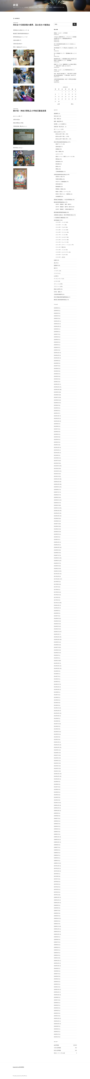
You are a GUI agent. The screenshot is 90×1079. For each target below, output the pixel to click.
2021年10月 (56, 452)
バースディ (56, 270)
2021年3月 (56, 471)
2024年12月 (56, 352)
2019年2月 (56, 536)
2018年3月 (56, 565)
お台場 (55, 276)
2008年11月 (56, 839)
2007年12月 (56, 865)
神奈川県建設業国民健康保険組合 (61, 297)
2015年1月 (56, 660)
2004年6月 (56, 976)
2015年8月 (56, 644)
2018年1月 (56, 571)
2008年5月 (56, 852)
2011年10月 (56, 747)
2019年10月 (56, 515)
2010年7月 (56, 786)
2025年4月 (56, 342)
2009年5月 (56, 823)
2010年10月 (56, 779)
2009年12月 (56, 805)
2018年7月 (56, 555)
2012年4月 (56, 731)
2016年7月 (56, 615)
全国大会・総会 (59, 176)
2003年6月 (56, 1002)
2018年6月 (56, 558)
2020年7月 (56, 492)
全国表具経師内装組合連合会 (60, 174)
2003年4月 (56, 1007)
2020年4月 (56, 500)
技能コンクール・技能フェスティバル (64, 156)
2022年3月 (56, 439)
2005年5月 (56, 947)
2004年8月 (56, 971)
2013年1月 (56, 707)
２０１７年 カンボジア (61, 237)
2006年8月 (56, 907)
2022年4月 (56, 436)
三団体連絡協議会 (59, 171)
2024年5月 (56, 371)
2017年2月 (56, 600)
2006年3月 (56, 921)
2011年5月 (56, 760)
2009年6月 (56, 821)
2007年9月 (56, 873)
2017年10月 (56, 579)
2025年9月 (56, 329)
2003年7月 (56, 1000)
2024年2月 (56, 379)
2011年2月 (56, 768)
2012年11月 (56, 713)
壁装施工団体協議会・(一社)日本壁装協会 (63, 199)
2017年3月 (56, 597)
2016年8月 (56, 613)
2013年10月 (56, 689)
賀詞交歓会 (58, 161)
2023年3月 (56, 408)
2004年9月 (56, 968)
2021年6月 (56, 463)
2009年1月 (56, 834)
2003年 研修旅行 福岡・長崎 (63, 204)
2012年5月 (56, 729)
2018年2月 (56, 568)
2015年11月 (56, 636)
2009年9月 (56, 813)
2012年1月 (56, 739)
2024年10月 (56, 357)
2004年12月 (56, 960)
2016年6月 (56, 618)
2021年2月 (56, 473)
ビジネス (56, 281)
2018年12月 (56, 542)
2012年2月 (56, 736)
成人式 (55, 262)
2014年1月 (56, 684)
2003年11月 (56, 992)
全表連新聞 (58, 196)
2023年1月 (56, 413)
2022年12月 (56, 415)
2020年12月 (56, 479)
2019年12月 (56, 510)
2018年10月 (56, 547)
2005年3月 (56, 952)
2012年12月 (56, 710)
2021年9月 (56, 455)
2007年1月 (56, 894)
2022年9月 (56, 423)
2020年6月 (56, 494)
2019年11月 (56, 513)
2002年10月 (56, 1023)
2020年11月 (56, 481)
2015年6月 (56, 650)
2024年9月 (56, 360)
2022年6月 (56, 431)
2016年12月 (56, 605)
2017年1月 (56, 602)
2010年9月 (56, 781)
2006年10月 (56, 902)
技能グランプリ (59, 144)
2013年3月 (56, 705)
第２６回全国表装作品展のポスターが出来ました (65, 44)
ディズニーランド (58, 278)
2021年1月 (56, 476)
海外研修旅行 (57, 220)
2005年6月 (56, 944)
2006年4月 (56, 918)
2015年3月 (56, 658)
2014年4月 (56, 679)
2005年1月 (56, 957)
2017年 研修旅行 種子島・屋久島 (64, 206)
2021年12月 (56, 447)
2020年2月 (56, 505)
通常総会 (58, 159)
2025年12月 (56, 321)
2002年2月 (56, 1031)
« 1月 (58, 103)
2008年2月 (56, 860)
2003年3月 (56, 1010)
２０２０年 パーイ (60, 224)
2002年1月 (56, 1034)
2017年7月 (56, 586)
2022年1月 (56, 444)
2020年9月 (56, 486)
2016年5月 (56, 621)
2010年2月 (56, 800)
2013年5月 (56, 700)
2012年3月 (56, 734)
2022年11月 (56, 418)
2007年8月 (56, 876)
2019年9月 (56, 518)
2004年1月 (56, 986)
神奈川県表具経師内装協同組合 (61, 142)
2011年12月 (56, 742)
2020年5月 (56, 497)
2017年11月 (56, 576)
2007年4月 (56, 886)
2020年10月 (56, 484)
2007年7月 (56, 879)
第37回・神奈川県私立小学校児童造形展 (29, 111)
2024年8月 (56, 363)
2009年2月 (56, 831)
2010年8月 (56, 784)
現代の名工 (56, 116)
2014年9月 (56, 671)
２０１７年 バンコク (60, 234)
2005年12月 (56, 929)
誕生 (55, 268)
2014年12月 (56, 663)
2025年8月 (56, 331)
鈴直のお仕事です (58, 131)
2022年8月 (56, 426)
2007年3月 (56, 889)
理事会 (57, 169)
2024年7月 (56, 365)
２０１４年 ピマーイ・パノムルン (63, 244)
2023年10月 (56, 389)
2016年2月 (56, 629)
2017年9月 (56, 581)
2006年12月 (56, 897)
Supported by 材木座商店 (18, 1067)
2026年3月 (56, 313)
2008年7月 (56, 847)
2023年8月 (56, 394)
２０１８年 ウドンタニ (61, 232)
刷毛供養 (58, 164)
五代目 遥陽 (57, 291)
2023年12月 (56, 384)
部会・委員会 (59, 151)
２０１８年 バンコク (60, 229)
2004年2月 (56, 984)
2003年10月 (56, 994)
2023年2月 (56, 410)
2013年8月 (56, 692)
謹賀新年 (56, 265)
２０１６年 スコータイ (61, 239)
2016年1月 (56, 631)
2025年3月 (56, 344)
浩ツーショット (57, 129)
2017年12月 (56, 573)
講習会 (57, 166)
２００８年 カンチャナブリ (62, 252)
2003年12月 (56, 989)
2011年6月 (56, 758)
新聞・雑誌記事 (57, 121)
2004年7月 (56, 973)
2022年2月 (56, 442)
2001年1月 (56, 1036)
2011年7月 (56, 755)
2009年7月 (56, 818)
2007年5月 (56, 884)
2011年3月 (56, 765)
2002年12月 (56, 1018)
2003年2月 (56, 1013)
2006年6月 (56, 913)
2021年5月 (56, 465)
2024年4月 (56, 373)
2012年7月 (56, 723)
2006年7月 (56, 910)
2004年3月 (56, 981)
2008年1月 (56, 863)
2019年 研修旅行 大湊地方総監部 (64, 209)
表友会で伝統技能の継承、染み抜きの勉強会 (31, 25)
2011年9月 (56, 750)
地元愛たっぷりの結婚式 (59, 124)
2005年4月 (56, 950)
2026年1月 (56, 318)
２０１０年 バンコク (60, 249)
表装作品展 (58, 146)
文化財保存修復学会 (58, 294)
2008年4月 (56, 855)
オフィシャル (57, 283)
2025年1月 (56, 350)
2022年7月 (56, 429)
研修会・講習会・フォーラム (62, 191)
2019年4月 (56, 531)
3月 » (72, 103)
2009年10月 (56, 810)
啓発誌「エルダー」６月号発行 (61, 33)
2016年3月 (56, 626)
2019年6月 (56, 526)
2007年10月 (56, 871)
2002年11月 (56, 1021)
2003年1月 (56, 1015)
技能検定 (58, 149)
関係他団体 (58, 186)
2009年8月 (56, 815)
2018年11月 (56, 544)
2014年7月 (56, 676)
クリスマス (56, 273)
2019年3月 (56, 534)
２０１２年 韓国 (59, 247)
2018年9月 (56, 550)
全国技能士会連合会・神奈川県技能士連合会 (64, 214)
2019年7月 (56, 523)
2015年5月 (56, 652)
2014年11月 (56, 665)
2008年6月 (56, 850)
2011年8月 (56, 752)
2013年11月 (56, 686)
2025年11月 (56, 323)
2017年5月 (56, 592)
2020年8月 (56, 489)
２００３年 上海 (59, 257)
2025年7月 (56, 334)
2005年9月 (56, 936)
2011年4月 (56, 763)
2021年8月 (56, 457)
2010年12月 (56, 773)
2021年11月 (56, 450)
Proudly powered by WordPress (20, 1075)
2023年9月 (56, 392)
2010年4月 (56, 794)
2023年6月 (56, 400)
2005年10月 (56, 934)
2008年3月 (56, 857)
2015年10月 (56, 639)
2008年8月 (56, 844)
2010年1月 (56, 802)
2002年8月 (56, 1026)
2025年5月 (56, 339)
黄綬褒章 (56, 113)
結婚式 (55, 260)
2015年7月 (56, 647)
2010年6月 (56, 789)
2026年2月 (56, 315)
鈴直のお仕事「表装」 (60, 134)
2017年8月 (56, 584)
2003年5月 (56, 1005)
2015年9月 (56, 642)
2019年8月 (56, 521)
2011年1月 (56, 771)
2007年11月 (56, 868)
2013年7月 (56, 694)
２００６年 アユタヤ (60, 254)
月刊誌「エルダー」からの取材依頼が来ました (64, 69)
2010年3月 (56, 797)
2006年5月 (56, 915)
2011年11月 (56, 744)
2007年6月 (56, 881)
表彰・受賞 (56, 118)
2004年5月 (56, 978)
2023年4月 (56, 405)
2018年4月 (56, 563)
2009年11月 (56, 807)
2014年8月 (56, 673)
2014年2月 (56, 681)
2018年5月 (56, 560)
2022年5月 (56, 434)
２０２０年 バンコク (60, 222)
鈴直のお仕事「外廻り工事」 (62, 138)
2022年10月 (56, 421)
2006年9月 (56, 905)
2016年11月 (56, 607)
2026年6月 (56, 308)
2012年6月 (56, 726)
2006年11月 (56, 900)
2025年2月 (56, 347)
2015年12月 (56, 634)
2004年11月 (56, 963)
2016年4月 (56, 623)
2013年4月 (56, 702)
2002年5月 (56, 1029)
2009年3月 (56, 829)
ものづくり (58, 154)
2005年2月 (56, 955)
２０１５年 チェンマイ (61, 242)
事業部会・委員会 (59, 189)
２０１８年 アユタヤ (60, 227)
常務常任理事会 (59, 179)
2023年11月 (56, 386)
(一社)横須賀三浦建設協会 (59, 217)
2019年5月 (56, 529)
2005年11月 (56, 931)
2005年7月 (56, 942)
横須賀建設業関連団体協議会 (60, 212)
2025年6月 (56, 336)
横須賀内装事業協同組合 (59, 202)
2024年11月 (56, 355)
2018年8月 (56, 552)
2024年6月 (56, 368)
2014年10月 (56, 668)
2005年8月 (56, 939)
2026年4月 (56, 310)
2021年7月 (56, 460)
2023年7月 (56, 397)
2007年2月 (56, 892)
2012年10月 (56, 715)
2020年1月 (56, 508)
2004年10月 (56, 965)
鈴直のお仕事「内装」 (60, 136)
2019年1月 (56, 539)
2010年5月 (56, 792)
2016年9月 (56, 610)
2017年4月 (56, 594)
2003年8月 (56, 997)
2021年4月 (56, 468)
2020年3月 (56, 502)
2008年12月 (56, 836)
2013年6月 (56, 697)
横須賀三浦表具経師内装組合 (60, 299)
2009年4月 (56, 826)
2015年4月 (56, 655)
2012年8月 (56, 721)
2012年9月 (56, 718)
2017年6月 (56, 589)
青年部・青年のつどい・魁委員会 (63, 194)
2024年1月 (56, 381)
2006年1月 (56, 926)
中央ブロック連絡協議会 (61, 181)
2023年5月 (56, 402)
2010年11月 (56, 776)
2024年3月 (56, 376)
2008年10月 (56, 842)
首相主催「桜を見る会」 (59, 126)
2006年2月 (56, 923)
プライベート (57, 286)
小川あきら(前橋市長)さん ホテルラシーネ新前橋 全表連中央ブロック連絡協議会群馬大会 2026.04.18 (65, 38)
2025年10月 (56, 326)
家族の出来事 (57, 289)
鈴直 (15, 5)
